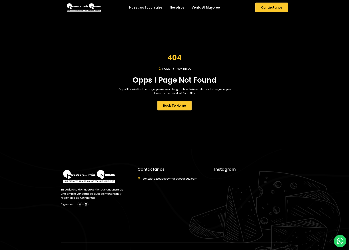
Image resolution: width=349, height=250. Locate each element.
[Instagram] (80, 204)
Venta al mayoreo (206, 7)
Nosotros (177, 7)
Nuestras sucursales (146, 7)
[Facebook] (86, 204)
